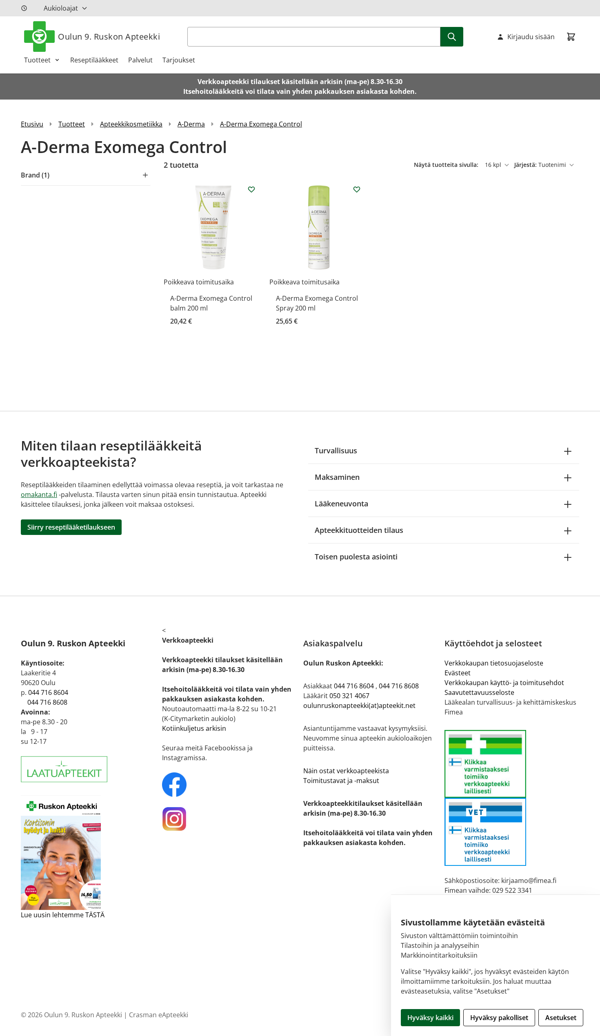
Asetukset (560, 1017)
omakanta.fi (39, 494)
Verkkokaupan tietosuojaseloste (493, 663)
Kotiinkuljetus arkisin (194, 728)
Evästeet (457, 672)
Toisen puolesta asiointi (356, 556)
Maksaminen (337, 477)
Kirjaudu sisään (531, 36)
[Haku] (451, 37)
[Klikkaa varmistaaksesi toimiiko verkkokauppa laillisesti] (511, 798)
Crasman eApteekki (158, 1014)
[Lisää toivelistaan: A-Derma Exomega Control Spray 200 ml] (357, 189)
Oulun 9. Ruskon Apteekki (109, 36)
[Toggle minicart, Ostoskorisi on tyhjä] (571, 36)
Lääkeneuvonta (341, 503)
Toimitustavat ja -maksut (341, 780)
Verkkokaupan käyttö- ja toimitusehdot (504, 682)
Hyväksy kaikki (430, 1017)
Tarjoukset (178, 59)
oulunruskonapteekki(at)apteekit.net (359, 705)
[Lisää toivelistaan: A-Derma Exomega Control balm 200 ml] (251, 189)
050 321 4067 (349, 695)
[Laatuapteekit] (88, 769)
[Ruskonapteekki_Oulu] (229, 784)
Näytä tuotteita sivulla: (447, 165)
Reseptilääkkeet (94, 59)
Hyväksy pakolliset (499, 1017)
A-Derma (191, 124)
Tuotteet (37, 59)
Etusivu (32, 124)
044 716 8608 (47, 702)
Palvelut (140, 59)
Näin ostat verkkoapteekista (346, 770)
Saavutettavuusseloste (479, 692)
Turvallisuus (336, 450)
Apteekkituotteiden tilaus (359, 530)
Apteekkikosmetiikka (131, 124)
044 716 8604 (48, 692)
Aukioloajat (61, 8)
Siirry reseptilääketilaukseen (71, 527)
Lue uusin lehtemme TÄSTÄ (62, 914)
